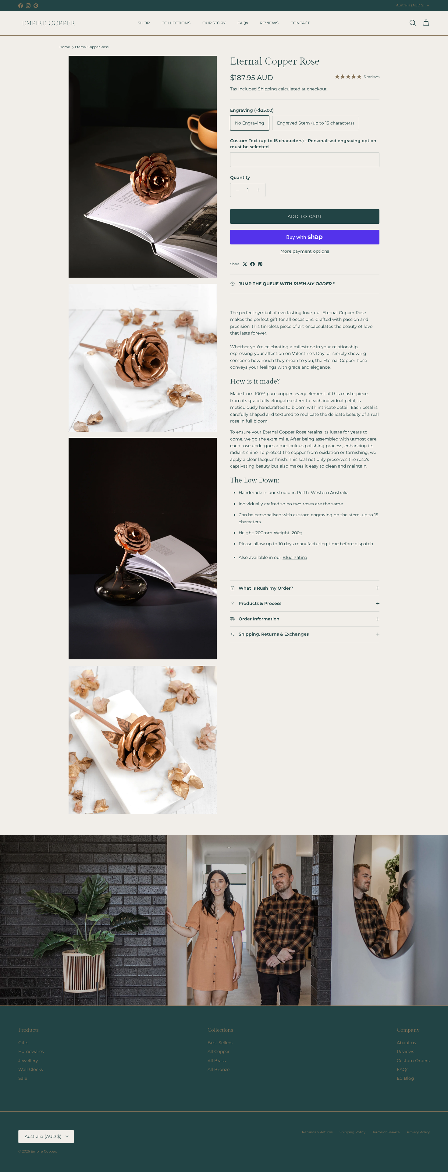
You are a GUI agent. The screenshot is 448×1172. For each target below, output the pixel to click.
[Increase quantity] (259, 190)
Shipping (267, 89)
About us (406, 1042)
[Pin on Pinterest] (260, 264)
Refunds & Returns (317, 1132)
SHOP (144, 22)
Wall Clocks (30, 1069)
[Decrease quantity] (235, 190)
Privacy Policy (418, 1132)
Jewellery (28, 1060)
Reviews (405, 1051)
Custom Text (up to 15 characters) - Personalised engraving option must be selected (303, 143)
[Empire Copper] (48, 23)
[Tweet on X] (245, 264)
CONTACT (300, 22)
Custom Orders (413, 1060)
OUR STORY (214, 22)
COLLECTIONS (176, 22)
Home (64, 47)
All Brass (217, 1060)
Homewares (31, 1051)
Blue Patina (295, 557)
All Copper (219, 1051)
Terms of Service (386, 1132)
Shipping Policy (352, 1132)
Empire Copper (43, 1151)
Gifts (23, 1042)
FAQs (242, 22)
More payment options (304, 251)
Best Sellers (220, 1042)
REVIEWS (269, 22)
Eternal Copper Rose (92, 47)
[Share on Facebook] (252, 264)
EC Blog (405, 1078)
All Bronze (218, 1069)
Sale (22, 1078)
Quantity (240, 177)
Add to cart (305, 216)
